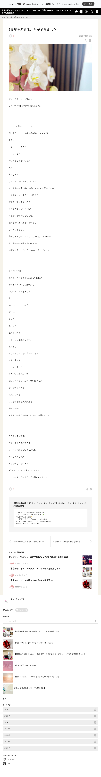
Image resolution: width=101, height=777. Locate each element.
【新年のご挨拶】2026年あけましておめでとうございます (37, 676)
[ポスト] (92, 12)
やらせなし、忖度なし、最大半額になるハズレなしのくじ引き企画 (38, 556)
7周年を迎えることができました (33, 29)
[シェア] (97, 12)
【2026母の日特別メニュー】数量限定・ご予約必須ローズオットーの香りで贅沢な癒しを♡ (49, 654)
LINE (9, 764)
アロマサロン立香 (18, 599)
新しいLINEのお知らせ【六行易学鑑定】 (30, 688)
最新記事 (6, 617)
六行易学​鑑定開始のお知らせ (25, 665)
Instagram (11, 759)
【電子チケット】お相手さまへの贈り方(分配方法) (31, 580)
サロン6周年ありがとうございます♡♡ (29, 541)
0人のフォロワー (8, 610)
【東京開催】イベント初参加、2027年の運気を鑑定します (34, 568)
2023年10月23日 (85, 36)
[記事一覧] (81, 12)
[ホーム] (76, 12)
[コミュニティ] (86, 12)
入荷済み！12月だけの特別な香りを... (67, 541)
